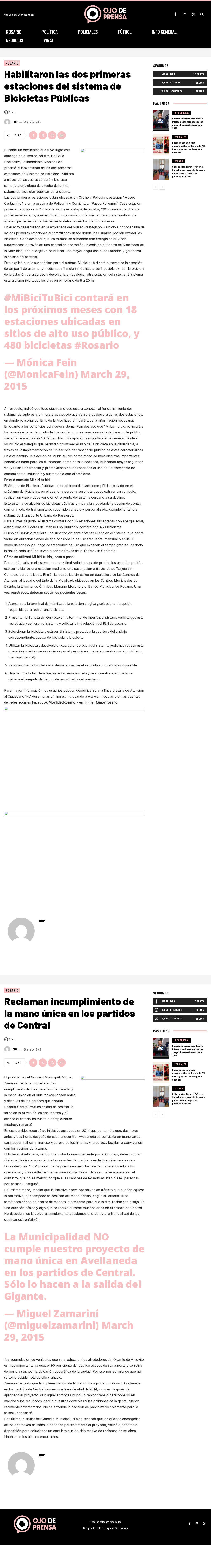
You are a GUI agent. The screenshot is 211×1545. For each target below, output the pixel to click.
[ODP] (8, 122)
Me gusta (198, 74)
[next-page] (162, 187)
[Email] (61, 135)
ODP (15, 122)
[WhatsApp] (52, 135)
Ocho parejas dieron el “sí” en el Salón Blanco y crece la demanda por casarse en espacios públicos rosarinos (188, 171)
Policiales (180, 137)
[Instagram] (184, 14)
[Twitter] (193, 14)
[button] (202, 14)
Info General (181, 112)
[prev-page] (155, 187)
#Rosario (96, 345)
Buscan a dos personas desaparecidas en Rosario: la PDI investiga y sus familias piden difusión (188, 147)
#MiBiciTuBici (38, 297)
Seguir (200, 82)
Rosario (12, 63)
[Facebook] (175, 14)
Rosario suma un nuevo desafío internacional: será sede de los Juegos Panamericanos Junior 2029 (187, 123)
